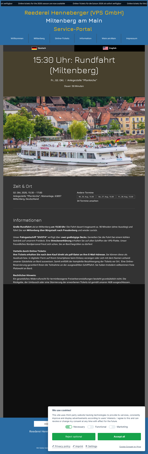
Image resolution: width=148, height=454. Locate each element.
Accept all (119, 436)
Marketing (122, 426)
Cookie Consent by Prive (130, 447)
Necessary (79, 426)
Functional (100, 426)
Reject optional (73, 436)
